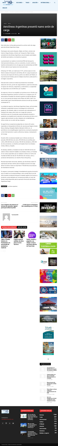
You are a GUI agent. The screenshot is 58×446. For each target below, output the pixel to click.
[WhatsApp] (12, 39)
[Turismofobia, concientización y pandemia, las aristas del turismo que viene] (24, 433)
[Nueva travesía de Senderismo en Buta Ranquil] (43, 384)
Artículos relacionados (9, 227)
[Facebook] (2, 39)
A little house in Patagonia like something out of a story (30, 205)
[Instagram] (6, 423)
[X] (6, 39)
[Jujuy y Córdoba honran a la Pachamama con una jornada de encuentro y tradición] (6, 234)
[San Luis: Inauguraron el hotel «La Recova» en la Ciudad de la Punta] (43, 399)
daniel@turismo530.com (7, 419)
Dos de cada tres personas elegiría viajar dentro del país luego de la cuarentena (32, 417)
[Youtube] (13, 423)
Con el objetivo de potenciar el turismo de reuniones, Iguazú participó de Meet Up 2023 (9, 206)
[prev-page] (2, 251)
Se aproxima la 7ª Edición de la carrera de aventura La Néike (52, 369)
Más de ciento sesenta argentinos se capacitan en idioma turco (32, 425)
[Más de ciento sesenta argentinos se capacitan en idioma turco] (24, 425)
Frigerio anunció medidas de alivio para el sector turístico (19, 242)
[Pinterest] (9, 39)
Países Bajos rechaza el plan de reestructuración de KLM (52, 391)
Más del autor (22, 227)
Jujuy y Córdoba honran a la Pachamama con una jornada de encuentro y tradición (5, 243)
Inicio (4, 2)
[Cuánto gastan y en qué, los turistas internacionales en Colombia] (43, 376)
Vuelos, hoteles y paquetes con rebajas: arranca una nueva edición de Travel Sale (32, 243)
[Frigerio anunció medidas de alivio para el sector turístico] (19, 234)
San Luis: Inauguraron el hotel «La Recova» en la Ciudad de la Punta (51, 399)
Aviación (34, 2)
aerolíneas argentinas (12, 186)
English (5, 8)
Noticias (10, 2)
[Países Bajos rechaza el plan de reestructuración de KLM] (43, 391)
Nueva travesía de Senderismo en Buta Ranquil (51, 383)
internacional (45, 2)
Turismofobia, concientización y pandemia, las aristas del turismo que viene (32, 434)
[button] (54, 2)
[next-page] (4, 251)
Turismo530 (7, 33)
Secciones (19, 2)
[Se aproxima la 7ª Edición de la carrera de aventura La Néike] (43, 369)
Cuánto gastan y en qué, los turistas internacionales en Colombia (51, 376)
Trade (27, 2)
